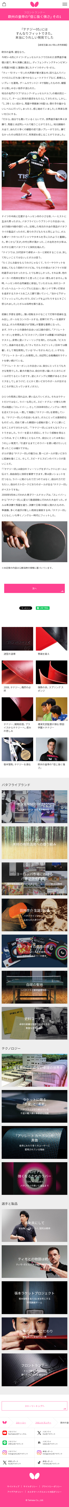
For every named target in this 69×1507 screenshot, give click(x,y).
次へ (34, 588)
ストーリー (21, 1422)
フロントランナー (43, 1422)
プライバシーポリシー (52, 1486)
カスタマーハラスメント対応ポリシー (44, 1491)
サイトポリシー (30, 1486)
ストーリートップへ (34, 1406)
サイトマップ (13, 1486)
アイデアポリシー (15, 1491)
